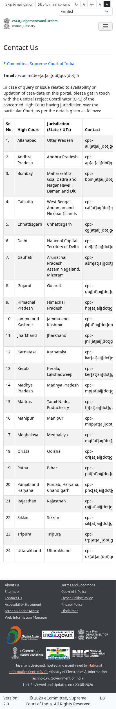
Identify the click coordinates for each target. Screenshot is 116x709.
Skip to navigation (19, 4)
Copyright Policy (73, 592)
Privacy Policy (71, 605)
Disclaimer (69, 611)
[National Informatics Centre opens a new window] (88, 655)
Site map (12, 592)
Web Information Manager (26, 617)
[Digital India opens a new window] (23, 636)
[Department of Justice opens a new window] (93, 636)
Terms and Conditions (78, 585)
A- (76, 4)
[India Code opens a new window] (58, 655)
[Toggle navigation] (105, 26)
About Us (12, 585)
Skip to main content (54, 4)
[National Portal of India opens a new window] (58, 636)
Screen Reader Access (22, 611)
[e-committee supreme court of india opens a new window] (27, 655)
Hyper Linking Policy (77, 598)
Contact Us (13, 598)
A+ (92, 4)
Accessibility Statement (23, 605)
